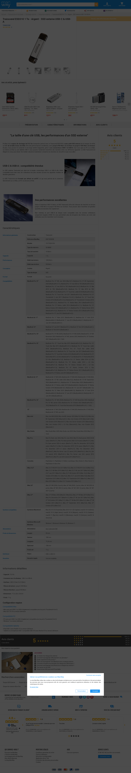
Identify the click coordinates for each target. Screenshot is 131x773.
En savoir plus (34, 687)
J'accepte (95, 691)
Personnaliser (81, 691)
